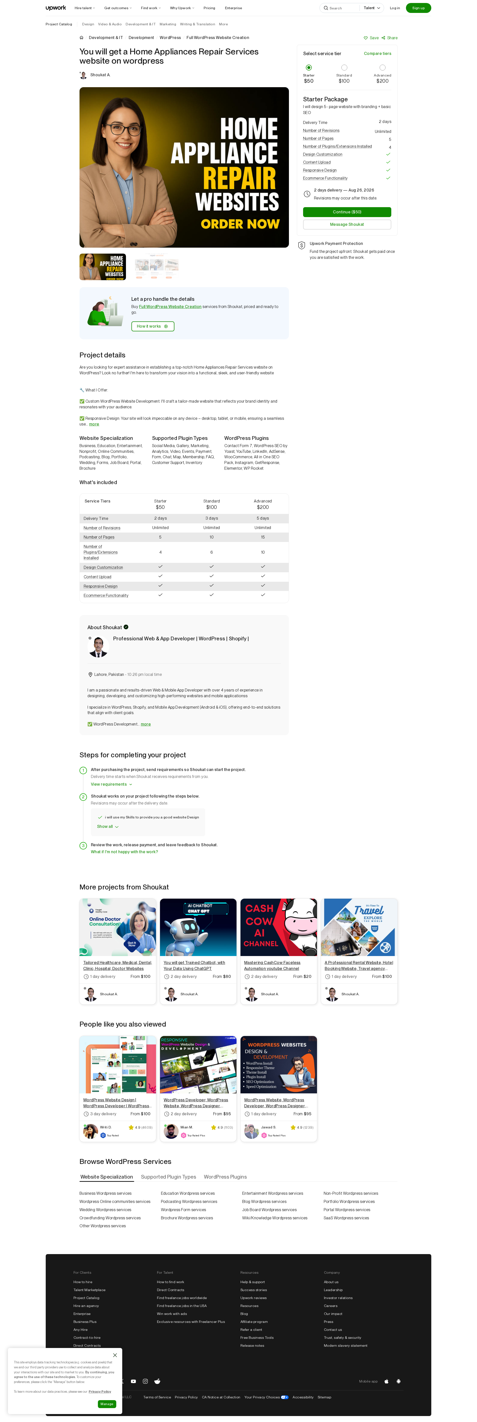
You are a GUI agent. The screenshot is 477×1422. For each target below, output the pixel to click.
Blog (244, 1314)
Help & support (252, 1282)
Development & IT (106, 38)
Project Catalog (59, 24)
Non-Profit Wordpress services (351, 1193)
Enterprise (82, 1314)
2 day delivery (184, 976)
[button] (107, 528)
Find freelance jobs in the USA (182, 1306)
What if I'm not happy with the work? (124, 851)
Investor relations (338, 1298)
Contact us (333, 1330)
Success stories (253, 1290)
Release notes (252, 1345)
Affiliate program (254, 1322)
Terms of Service (157, 1397)
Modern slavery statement (346, 1345)
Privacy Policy (186, 1397)
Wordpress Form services (183, 1209)
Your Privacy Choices (266, 1397)
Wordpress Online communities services (115, 1201)
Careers (330, 1306)
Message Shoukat (347, 224)
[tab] (107, 1177)
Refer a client (251, 1330)
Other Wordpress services (103, 1226)
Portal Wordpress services (347, 1209)
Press (328, 1322)
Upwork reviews (253, 1298)
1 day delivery (103, 976)
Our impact (333, 1314)
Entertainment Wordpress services (272, 1193)
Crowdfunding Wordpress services (110, 1218)
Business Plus (85, 1322)
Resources (249, 1306)
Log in (395, 8)
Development (141, 38)
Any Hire (81, 1330)
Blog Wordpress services (264, 1201)
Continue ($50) (347, 211)
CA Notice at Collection (221, 1397)
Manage (107, 1404)
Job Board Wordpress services (269, 1209)
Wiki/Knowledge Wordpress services (275, 1218)
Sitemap (324, 1397)
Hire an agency (86, 1306)
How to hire (83, 1282)
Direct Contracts (87, 1345)
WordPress (170, 38)
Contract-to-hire (87, 1338)
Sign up (418, 8)
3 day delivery (103, 1114)
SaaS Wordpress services (346, 1218)
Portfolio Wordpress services (349, 1201)
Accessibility (303, 1397)
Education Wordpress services (188, 1193)
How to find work (170, 1282)
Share (392, 38)
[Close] (115, 1355)
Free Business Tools (257, 1338)
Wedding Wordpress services (105, 1209)
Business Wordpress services (106, 1193)
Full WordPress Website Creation (170, 306)
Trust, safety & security (342, 1338)
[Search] (326, 8)
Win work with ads (172, 1314)
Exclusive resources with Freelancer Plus (191, 1322)
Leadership (333, 1290)
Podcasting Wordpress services (189, 1201)
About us (331, 1282)
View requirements (109, 784)
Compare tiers (377, 53)
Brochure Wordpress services (187, 1218)
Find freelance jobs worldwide (182, 1298)
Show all (105, 826)
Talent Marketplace (90, 1290)
